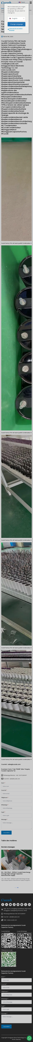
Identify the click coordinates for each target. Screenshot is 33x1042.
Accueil (3, 8)
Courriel (4, 790)
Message (4, 819)
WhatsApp (4, 804)
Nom (3, 783)
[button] (16, 887)
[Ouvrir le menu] (30, 2)
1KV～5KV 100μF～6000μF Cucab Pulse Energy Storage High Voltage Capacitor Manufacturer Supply (15, 874)
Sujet (3, 812)
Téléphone (4, 797)
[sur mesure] (14, 904)
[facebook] (2, 904)
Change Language (16, 24)
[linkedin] (6, 904)
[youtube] (10, 904)
